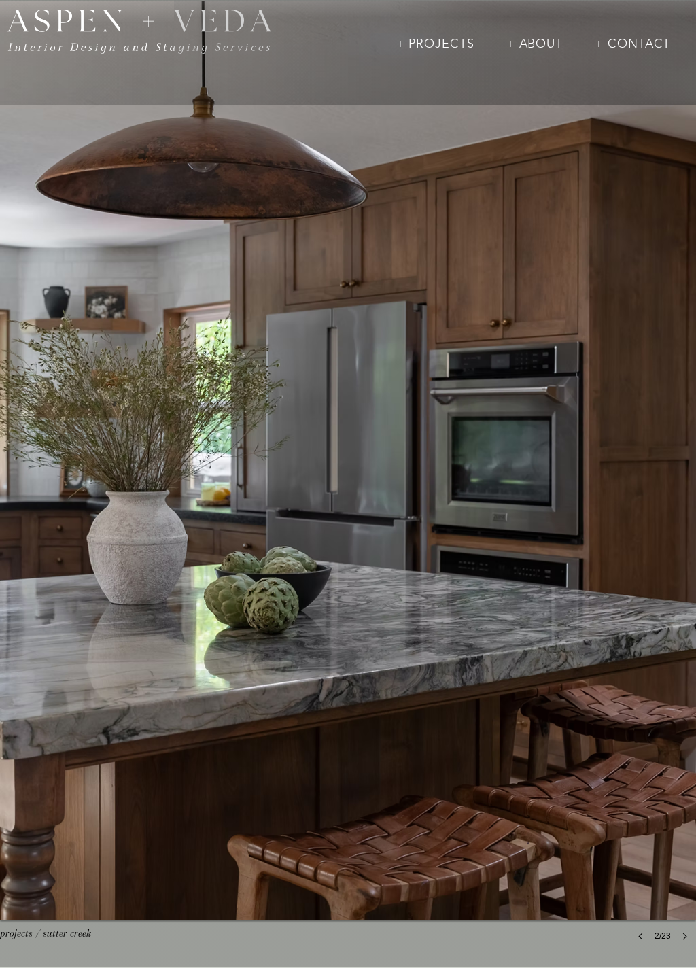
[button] (435, 44)
